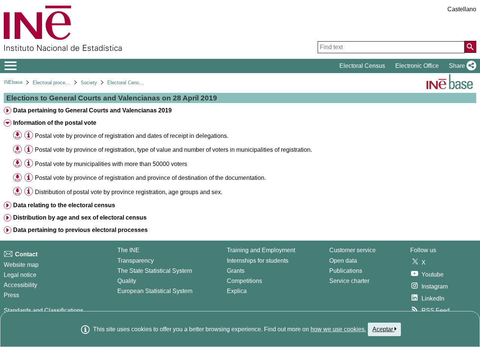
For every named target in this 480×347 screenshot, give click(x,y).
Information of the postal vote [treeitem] (54, 123)
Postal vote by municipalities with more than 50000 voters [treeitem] (111, 164)
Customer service (352, 250)
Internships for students (257, 260)
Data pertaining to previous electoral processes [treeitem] (80, 230)
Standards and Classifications (43, 310)
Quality (126, 281)
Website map (21, 265)
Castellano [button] (461, 9)
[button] (461, 66)
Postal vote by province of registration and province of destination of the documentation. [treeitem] (150, 178)
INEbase (13, 82)
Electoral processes (54, 82)
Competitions (244, 281)
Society (89, 82)
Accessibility (20, 285)
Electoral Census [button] (362, 66)
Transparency (135, 260)
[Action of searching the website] (470, 47)
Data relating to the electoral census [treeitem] (64, 205)
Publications (345, 271)
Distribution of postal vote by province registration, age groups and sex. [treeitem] (128, 192)
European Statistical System (154, 291)
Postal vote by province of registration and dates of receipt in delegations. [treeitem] (131, 136)
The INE (128, 250)
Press (11, 295)
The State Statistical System (154, 271)
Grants (235, 271)
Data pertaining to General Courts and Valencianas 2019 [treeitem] (92, 110)
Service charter (349, 281)
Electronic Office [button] (417, 66)
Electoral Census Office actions (141, 82)
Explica (237, 291)
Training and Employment (261, 250)
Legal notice (20, 275)
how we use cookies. (338, 329)
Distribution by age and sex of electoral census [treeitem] (80, 217)
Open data (343, 260)
